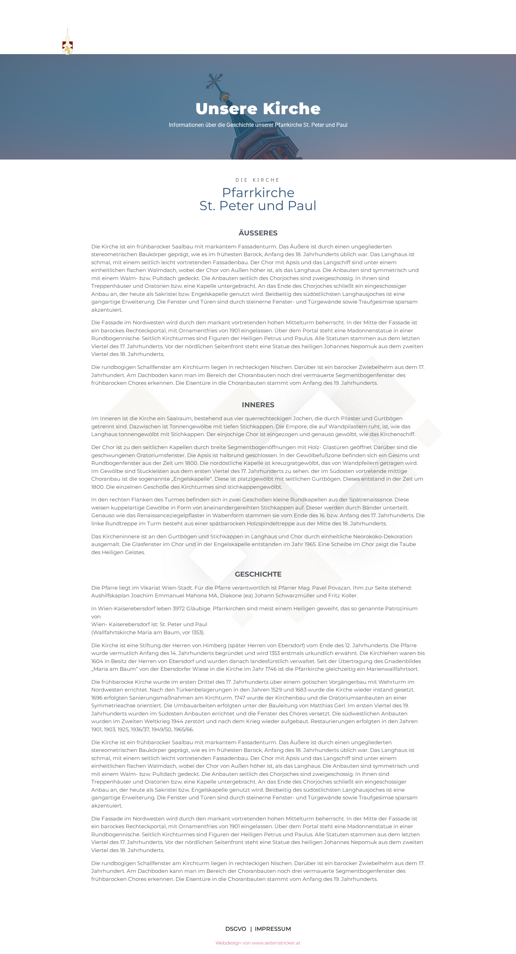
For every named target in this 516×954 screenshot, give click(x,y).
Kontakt (446, 41)
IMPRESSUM (273, 929)
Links (337, 41)
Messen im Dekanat (389, 41)
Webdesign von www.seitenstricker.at (258, 943)
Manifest (299, 41)
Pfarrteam (253, 41)
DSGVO (235, 929)
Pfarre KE (206, 41)
